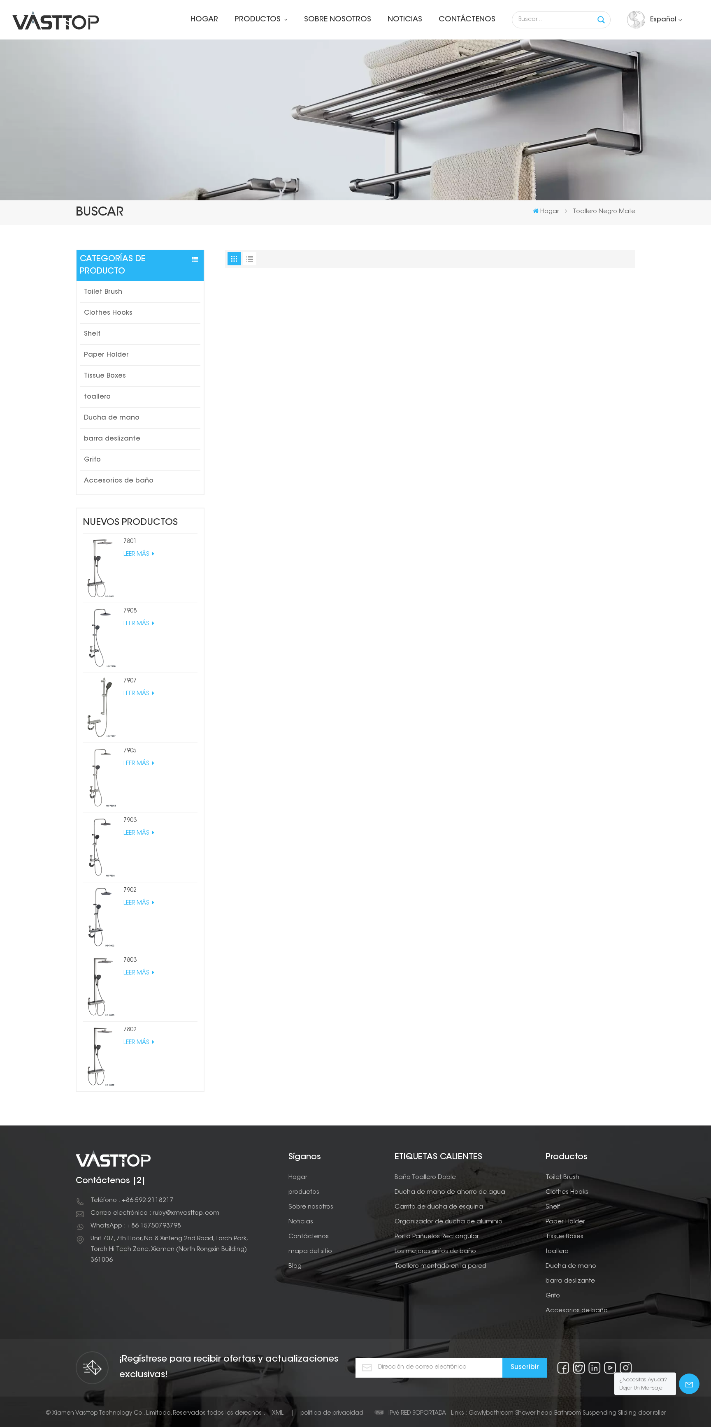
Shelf (92, 334)
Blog (295, 1266)
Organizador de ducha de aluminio (448, 1222)
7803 (130, 960)
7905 (130, 751)
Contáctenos (467, 19)
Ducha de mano (111, 418)
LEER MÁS (137, 554)
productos (259, 19)
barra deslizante (112, 439)
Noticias (405, 19)
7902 (130, 890)
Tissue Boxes (105, 376)
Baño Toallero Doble (425, 1177)
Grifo (92, 460)
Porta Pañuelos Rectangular (437, 1237)
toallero (97, 397)
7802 (130, 1030)
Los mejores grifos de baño (435, 1251)
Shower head (534, 1413)
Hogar (204, 19)
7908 (130, 611)
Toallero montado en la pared (440, 1266)
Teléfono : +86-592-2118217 (132, 1200)
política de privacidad (331, 1413)
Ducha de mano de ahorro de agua (450, 1192)
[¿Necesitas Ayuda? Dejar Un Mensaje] (689, 1384)
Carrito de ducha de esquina (439, 1207)
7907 (130, 681)
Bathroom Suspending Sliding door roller (610, 1413)
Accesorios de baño (118, 481)
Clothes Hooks (108, 313)
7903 (130, 821)
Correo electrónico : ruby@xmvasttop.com (155, 1213)
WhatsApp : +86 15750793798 (136, 1226)
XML (277, 1413)
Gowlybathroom (491, 1413)
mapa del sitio (310, 1251)
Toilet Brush (103, 292)
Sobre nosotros (337, 19)
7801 (130, 542)
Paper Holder (106, 355)
